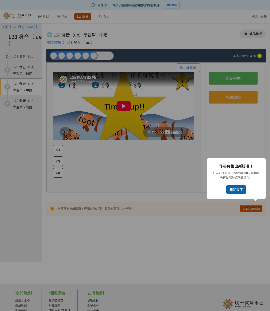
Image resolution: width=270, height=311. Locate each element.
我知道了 (236, 189)
